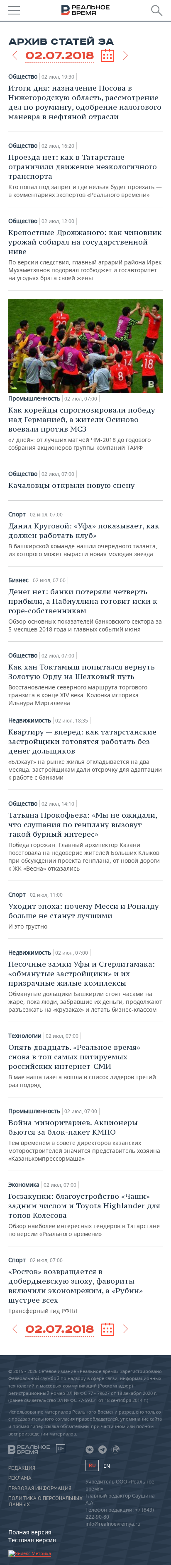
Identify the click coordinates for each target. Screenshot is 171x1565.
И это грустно (83, 915)
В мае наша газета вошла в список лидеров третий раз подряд (82, 1065)
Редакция (21, 1468)
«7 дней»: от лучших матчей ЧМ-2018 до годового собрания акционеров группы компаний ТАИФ (81, 428)
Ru (92, 1465)
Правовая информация (39, 1488)
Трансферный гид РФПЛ (75, 1291)
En (106, 1465)
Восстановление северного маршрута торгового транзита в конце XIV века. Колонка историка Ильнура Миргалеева (81, 684)
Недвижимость (29, 720)
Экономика (23, 1184)
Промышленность (34, 398)
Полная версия (29, 1532)
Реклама (20, 1478)
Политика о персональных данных (45, 1501)
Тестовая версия (32, 1540)
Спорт (17, 514)
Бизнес (18, 580)
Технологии (25, 1035)
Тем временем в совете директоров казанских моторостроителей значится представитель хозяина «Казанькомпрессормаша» (84, 1140)
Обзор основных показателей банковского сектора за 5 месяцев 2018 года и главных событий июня (85, 610)
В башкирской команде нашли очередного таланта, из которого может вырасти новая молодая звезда (83, 539)
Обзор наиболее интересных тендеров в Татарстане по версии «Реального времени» (84, 1214)
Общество (22, 76)
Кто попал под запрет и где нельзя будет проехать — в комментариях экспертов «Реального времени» (85, 175)
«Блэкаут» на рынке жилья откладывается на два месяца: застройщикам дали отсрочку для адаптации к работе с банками (85, 754)
